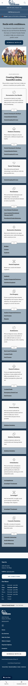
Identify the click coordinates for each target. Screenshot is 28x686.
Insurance (4, 648)
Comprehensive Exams (10, 116)
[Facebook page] (3, 626)
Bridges (6, 246)
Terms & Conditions (13, 666)
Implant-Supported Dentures (12, 279)
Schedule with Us (14, 42)
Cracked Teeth (8, 354)
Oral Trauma (7, 315)
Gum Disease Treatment (11, 210)
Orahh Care (23, 666)
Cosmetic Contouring (10, 537)
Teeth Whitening (9, 543)
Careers (19, 666)
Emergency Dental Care (11, 392)
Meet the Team (6, 637)
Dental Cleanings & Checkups (12, 113)
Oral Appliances (8, 480)
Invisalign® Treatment (10, 483)
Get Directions (14, 576)
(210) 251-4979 (16, 12)
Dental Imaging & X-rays (11, 120)
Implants (6, 252)
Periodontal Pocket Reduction (12, 218)
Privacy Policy (5, 666)
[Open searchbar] (24, 2)
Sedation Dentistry (9, 425)
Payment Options (7, 644)
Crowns (6, 249)
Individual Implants (9, 282)
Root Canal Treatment (10, 351)
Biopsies (6, 319)
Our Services (5, 633)
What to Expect (6, 641)
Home (3, 630)
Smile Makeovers (9, 540)
